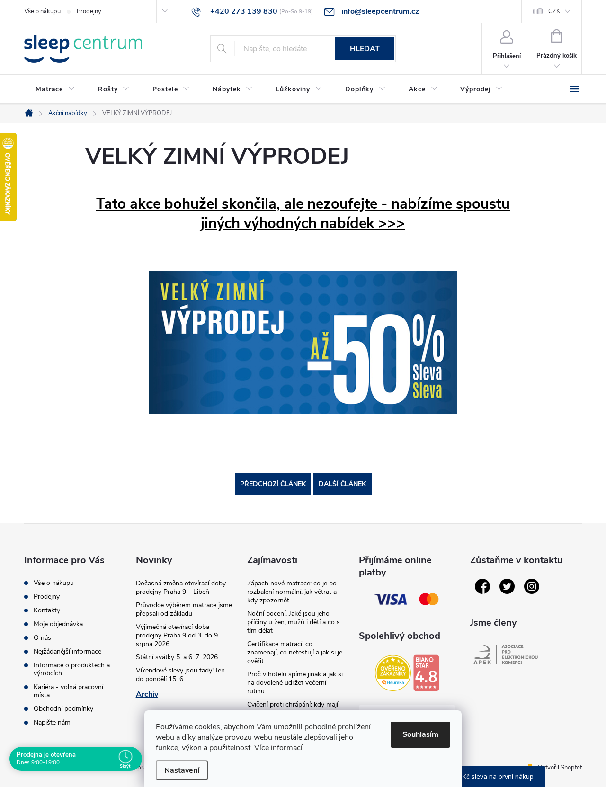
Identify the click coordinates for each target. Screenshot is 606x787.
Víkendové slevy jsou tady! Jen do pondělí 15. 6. (180, 674)
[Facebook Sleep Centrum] (482, 586)
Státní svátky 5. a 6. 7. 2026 (177, 657)
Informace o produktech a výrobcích (72, 669)
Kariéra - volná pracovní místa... (68, 690)
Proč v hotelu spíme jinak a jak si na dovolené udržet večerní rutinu (295, 683)
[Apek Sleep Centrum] (505, 654)
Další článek (342, 483)
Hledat (365, 49)
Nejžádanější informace (67, 651)
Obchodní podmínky (63, 708)
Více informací (278, 748)
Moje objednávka (58, 623)
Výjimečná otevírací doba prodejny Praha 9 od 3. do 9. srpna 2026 (177, 635)
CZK (554, 11)
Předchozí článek (273, 483)
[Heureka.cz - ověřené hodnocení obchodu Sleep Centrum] (393, 673)
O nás (42, 637)
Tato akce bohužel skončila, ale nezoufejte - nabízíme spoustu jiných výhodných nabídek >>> (303, 213)
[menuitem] (55, 89)
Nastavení (181, 770)
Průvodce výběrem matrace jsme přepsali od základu (184, 609)
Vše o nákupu (42, 11)
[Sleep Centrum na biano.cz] (426, 672)
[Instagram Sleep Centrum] (531, 586)
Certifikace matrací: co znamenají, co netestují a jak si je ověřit (294, 652)
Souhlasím (420, 734)
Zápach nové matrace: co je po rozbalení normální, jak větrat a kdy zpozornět (292, 592)
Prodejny (89, 11)
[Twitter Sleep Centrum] (507, 586)
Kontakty (47, 610)
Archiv (147, 694)
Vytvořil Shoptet (560, 767)
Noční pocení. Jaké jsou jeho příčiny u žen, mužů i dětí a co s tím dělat (293, 622)
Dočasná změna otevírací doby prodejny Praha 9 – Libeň (181, 587)
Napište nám (52, 722)
